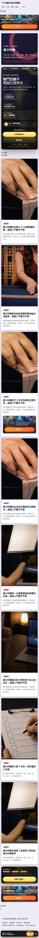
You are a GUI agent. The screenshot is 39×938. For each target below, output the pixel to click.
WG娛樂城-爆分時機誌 (11, 3)
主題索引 (5, 923)
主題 (7, 7)
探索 (3, 7)
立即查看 (30, 933)
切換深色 (23, 7)
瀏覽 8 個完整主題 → (9, 61)
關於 (16, 7)
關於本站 (19, 923)
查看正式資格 (19, 879)
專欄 (12, 7)
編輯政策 (12, 923)
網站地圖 (27, 923)
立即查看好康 (19, 134)
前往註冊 (19, 140)
